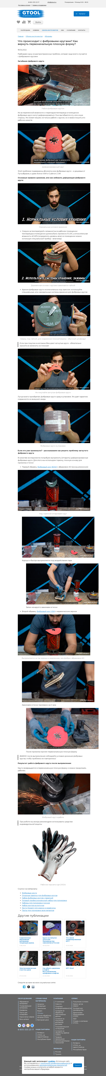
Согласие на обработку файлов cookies (62, 1033)
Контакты (81, 30)
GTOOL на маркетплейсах (43, 1036)
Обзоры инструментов (50, 30)
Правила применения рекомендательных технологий (62, 1040)
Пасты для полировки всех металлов (38, 910)
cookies (51, 1061)
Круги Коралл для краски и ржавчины (39, 908)
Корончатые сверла (26, 1017)
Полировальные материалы (25, 1007)
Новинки (36, 30)
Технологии (41, 1008)
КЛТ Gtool (70, 968)
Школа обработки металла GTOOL (44, 1016)
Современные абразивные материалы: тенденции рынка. (26, 940)
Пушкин (58, 1054)
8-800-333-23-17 (33, 2)
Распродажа (25, 30)
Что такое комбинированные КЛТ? (73, 939)
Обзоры (40, 1013)
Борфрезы (23, 1010)
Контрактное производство (78, 1009)
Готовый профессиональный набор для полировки (44, 900)
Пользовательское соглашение (62, 1028)
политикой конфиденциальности (55, 1063)
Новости (58, 1004)
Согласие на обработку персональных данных (60, 1013)
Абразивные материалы (24, 1002)
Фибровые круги (29, 893)
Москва (58, 1052)
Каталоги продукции (41, 1005)
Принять (77, 1065)
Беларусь (40, 1033)
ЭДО (74, 1019)
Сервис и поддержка (39, 5)
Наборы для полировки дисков (36, 903)
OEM (62, 30)
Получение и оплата (80, 1002)
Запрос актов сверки (78, 1005)
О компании (71, 30)
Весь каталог (24, 1019)
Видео (39, 1011)
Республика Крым (44, 1039)
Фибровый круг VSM (46, 611)
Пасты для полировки (23, 1013)
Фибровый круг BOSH (47, 467)
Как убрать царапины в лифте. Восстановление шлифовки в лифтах (51, 970)
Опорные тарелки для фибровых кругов (39, 895)
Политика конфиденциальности (62, 1007)
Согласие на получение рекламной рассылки (59, 1021)
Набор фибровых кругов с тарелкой (37, 898)
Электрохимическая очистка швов (27, 969)
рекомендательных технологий (53, 1065)
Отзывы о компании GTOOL (80, 1022)
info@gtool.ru (52, 2)
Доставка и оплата (24, 5)
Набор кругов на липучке (33, 905)
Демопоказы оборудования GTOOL (78, 1014)
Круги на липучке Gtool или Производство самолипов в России (51, 940)
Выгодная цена (43, 1020)
